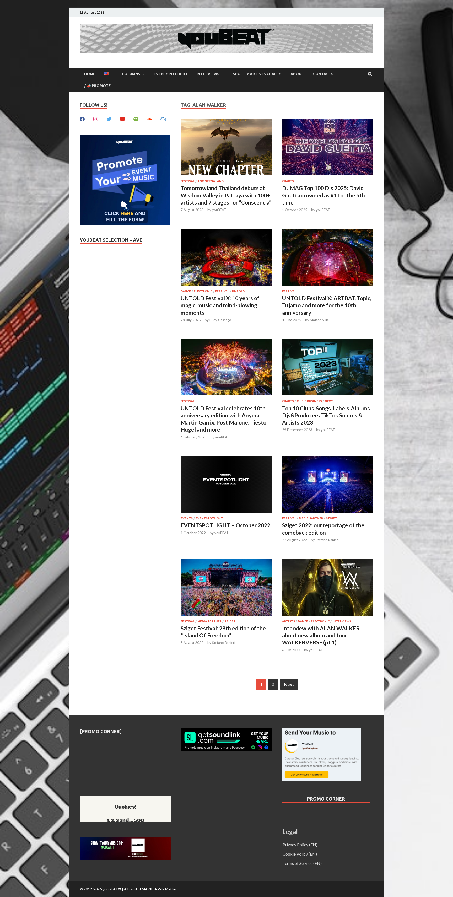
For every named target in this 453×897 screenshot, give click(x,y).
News (329, 401)
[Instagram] (95, 118)
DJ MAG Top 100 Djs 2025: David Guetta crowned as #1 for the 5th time (323, 195)
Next (289, 684)
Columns (131, 74)
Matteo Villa (319, 320)
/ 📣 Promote (97, 86)
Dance (186, 291)
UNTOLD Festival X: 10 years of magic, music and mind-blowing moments (220, 305)
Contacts (323, 74)
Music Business (309, 401)
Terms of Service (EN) (302, 863)
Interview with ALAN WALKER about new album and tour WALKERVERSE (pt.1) (321, 635)
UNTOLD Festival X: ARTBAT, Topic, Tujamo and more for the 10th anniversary (326, 305)
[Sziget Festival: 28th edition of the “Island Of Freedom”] (226, 588)
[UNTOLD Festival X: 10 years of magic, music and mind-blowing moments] (226, 258)
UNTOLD (238, 291)
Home (89, 74)
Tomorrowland (210, 181)
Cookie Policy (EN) (300, 853)
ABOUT (297, 74)
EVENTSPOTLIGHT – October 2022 (225, 525)
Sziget (331, 518)
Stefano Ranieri (327, 540)
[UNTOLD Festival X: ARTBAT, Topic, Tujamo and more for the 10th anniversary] (327, 258)
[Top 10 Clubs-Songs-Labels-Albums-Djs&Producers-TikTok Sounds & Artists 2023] (327, 368)
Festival (188, 181)
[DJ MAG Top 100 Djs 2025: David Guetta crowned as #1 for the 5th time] (327, 148)
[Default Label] (122, 118)
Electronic (203, 291)
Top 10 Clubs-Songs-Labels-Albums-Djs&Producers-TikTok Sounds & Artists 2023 (327, 415)
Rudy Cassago (220, 320)
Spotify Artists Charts (257, 74)
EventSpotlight (171, 74)
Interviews (208, 74)
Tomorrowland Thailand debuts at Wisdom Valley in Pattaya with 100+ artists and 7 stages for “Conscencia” (226, 195)
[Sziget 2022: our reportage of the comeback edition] (327, 485)
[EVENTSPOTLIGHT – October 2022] (226, 485)
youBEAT (219, 210)
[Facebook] (82, 118)
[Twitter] (109, 118)
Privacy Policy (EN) (300, 844)
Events (187, 518)
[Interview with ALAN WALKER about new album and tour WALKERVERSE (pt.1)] (327, 588)
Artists (288, 621)
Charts (288, 181)
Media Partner (311, 518)
